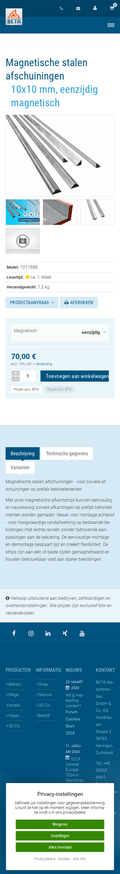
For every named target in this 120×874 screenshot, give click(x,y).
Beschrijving (23, 453)
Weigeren (60, 824)
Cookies (64, 859)
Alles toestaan (60, 847)
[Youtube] (82, 633)
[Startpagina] (14, 16)
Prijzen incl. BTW (59, 389)
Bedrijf (44, 715)
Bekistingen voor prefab (16, 684)
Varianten (20, 467)
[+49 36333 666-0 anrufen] (61, 8)
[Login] (95, 8)
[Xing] (65, 633)
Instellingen (60, 835)
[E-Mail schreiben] (78, 8)
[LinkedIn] (48, 633)
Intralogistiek (16, 705)
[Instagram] (31, 633)
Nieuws (45, 694)
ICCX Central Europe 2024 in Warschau (75, 770)
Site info (79, 859)
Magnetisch (25, 330)
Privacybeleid (44, 859)
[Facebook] (14, 633)
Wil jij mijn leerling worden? (74, 700)
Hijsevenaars (16, 715)
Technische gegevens (67, 453)
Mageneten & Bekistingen (16, 694)
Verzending (43, 364)
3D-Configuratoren (16, 725)
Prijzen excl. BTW (26, 389)
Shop (43, 684)
